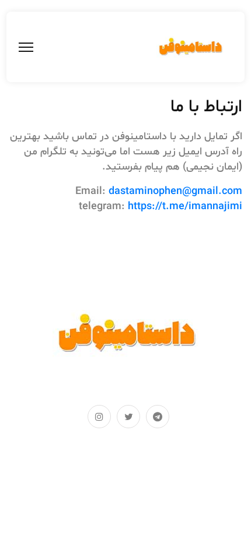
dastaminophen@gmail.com (175, 191)
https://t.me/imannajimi (185, 206)
